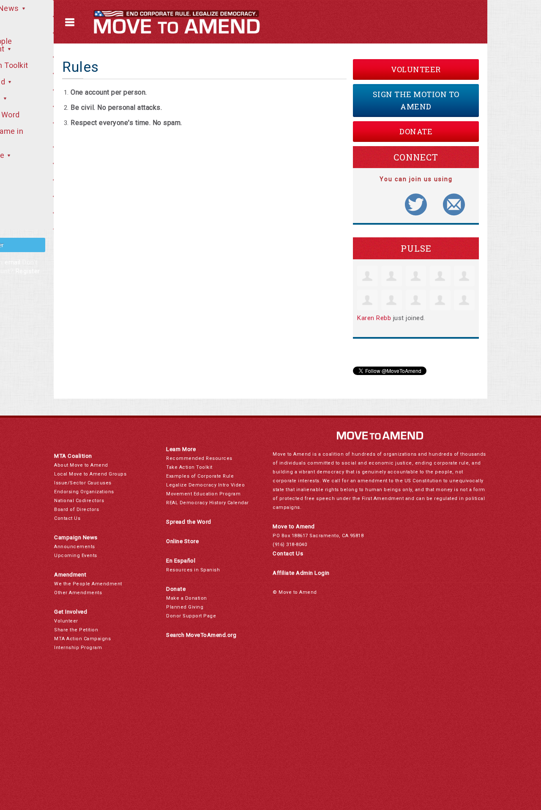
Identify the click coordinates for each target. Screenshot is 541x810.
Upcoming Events (75, 555)
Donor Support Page (191, 616)
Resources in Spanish (193, 570)
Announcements (74, 546)
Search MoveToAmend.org (201, 635)
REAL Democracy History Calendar (207, 503)
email (13, 262)
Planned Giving (184, 607)
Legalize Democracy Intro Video (205, 485)
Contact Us (67, 518)
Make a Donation (186, 598)
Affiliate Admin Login (301, 573)
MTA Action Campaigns (82, 638)
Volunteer (416, 69)
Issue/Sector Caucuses (83, 483)
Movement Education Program (203, 494)
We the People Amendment (88, 584)
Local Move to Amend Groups (90, 474)
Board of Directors (76, 509)
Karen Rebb (374, 318)
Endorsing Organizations (84, 492)
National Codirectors (79, 500)
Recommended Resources (199, 458)
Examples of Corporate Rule (200, 476)
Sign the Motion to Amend (416, 100)
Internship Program (78, 647)
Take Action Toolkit (189, 467)
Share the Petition (76, 630)
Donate (415, 131)
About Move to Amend (81, 465)
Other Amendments (78, 592)
